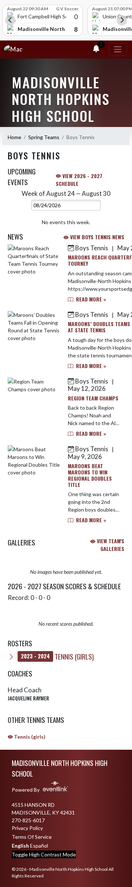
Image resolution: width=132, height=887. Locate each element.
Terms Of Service (32, 837)
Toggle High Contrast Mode (44, 854)
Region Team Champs (93, 398)
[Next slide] (122, 20)
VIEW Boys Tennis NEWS (96, 237)
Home (14, 137)
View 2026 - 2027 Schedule (79, 179)
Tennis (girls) (57, 656)
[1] (96, 49)
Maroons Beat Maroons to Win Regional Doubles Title (90, 475)
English (20, 845)
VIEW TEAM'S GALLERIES (109, 544)
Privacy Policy (27, 828)
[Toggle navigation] (118, 49)
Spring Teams (43, 137)
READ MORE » (90, 299)
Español (39, 845)
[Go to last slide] (10, 20)
